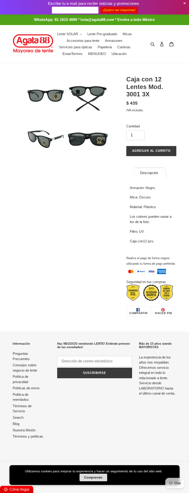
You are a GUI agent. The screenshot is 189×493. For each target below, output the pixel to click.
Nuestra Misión (24, 430)
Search (18, 417)
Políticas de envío (26, 388)
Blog (16, 424)
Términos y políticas (28, 436)
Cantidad (133, 126)
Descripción (149, 173)
